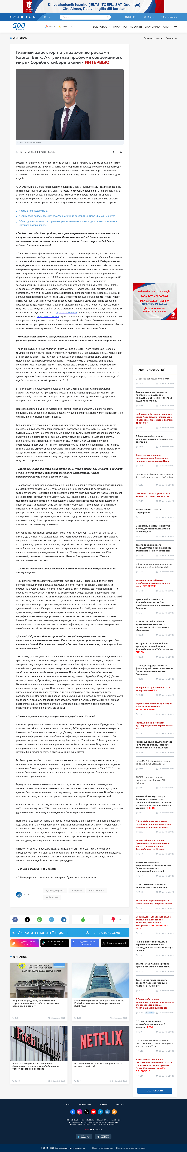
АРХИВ (103, 1104)
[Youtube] (22, 17)
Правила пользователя (102, 1148)
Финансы (171, 38)
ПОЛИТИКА (120, 26)
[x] (86, 1112)
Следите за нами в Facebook (86, 943)
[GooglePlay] (84, 1137)
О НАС (67, 1104)
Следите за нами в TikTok (57, 943)
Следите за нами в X (116, 943)
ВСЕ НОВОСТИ (101, 26)
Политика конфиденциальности (131, 1148)
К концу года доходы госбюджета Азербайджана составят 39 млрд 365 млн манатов (67, 216)
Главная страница (153, 38)
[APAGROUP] (93, 1129)
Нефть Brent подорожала (33, 210)
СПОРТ (167, 26)
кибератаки (52, 897)
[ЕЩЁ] (174, 27)
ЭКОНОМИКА (152, 26)
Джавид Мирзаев (55, 890)
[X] (18, 17)
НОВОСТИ (136, 26)
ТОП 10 (119, 1104)
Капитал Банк (96, 890)
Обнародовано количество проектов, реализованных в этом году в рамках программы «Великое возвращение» (68, 223)
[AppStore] (103, 1137)
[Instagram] (14, 17)
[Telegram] (26, 17)
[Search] (107, 17)
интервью (76, 890)
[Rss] (34, 17)
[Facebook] (10, 17)
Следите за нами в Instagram (26, 943)
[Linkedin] (30, 17)
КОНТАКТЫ (85, 1104)
